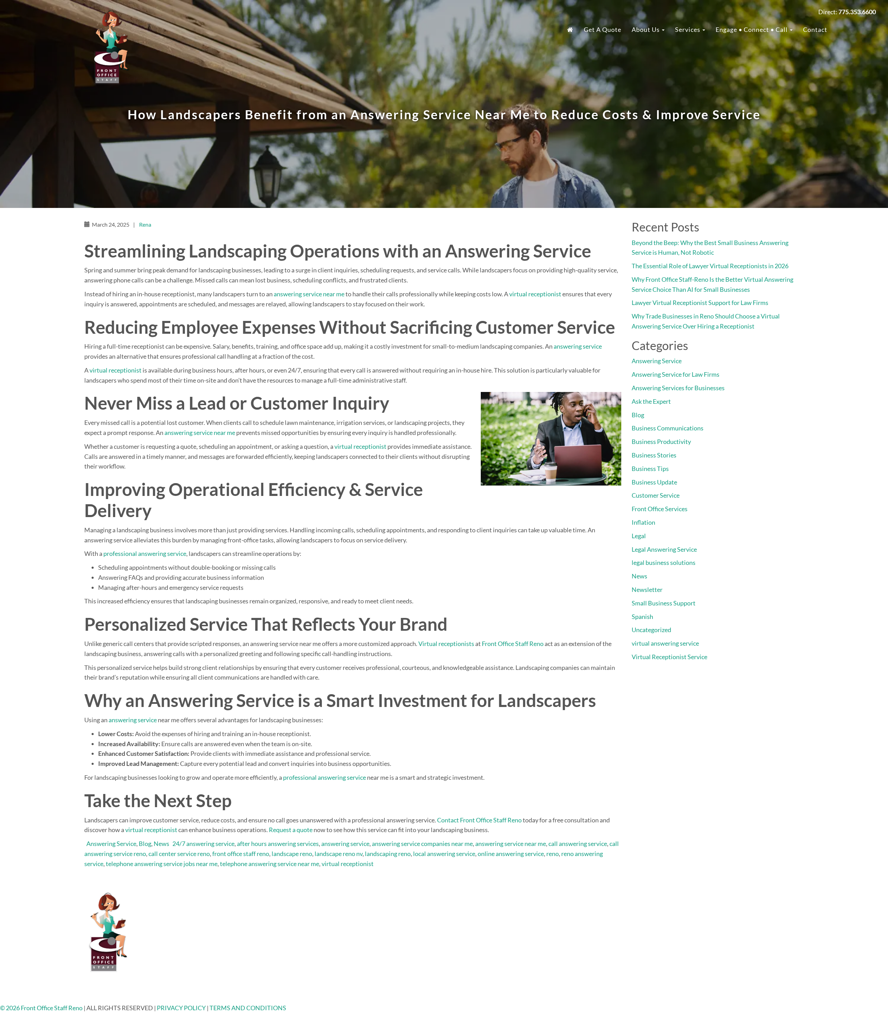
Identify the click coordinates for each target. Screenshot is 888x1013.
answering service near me (309, 294)
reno (552, 853)
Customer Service (656, 495)
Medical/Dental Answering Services (511, 964)
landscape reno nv (338, 853)
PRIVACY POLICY (182, 1008)
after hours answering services (278, 843)
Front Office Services (660, 509)
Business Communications (667, 428)
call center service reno (179, 853)
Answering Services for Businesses (678, 388)
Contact (815, 29)
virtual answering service (665, 643)
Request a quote (291, 829)
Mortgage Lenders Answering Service (513, 954)
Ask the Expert (651, 401)
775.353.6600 (317, 904)
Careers (658, 924)
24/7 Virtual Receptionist (497, 914)
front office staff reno (240, 853)
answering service (578, 346)
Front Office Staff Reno (513, 643)
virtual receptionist (535, 294)
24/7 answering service (203, 843)
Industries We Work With (497, 904)
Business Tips (650, 468)
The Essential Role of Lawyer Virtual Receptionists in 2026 (710, 266)
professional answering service (144, 553)
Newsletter (647, 589)
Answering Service (111, 843)
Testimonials (665, 914)
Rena (145, 224)
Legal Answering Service (664, 549)
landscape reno (292, 853)
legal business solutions (663, 562)
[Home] (570, 29)
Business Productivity (661, 441)
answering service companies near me (422, 843)
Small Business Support (663, 603)
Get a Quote (602, 29)
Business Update (654, 482)
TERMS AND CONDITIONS (248, 1008)
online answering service (511, 853)
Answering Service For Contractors (510, 934)
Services (688, 29)
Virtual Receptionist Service (669, 657)
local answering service (444, 853)
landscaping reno (388, 853)
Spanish (642, 616)
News (161, 843)
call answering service (577, 843)
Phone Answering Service (497, 944)
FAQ (654, 904)
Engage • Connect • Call (752, 29)
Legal (639, 536)
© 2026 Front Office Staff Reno (41, 1008)
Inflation (643, 522)
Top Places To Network (678, 984)
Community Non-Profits (680, 954)
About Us (646, 29)
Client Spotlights (670, 964)
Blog (145, 843)
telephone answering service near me (269, 863)
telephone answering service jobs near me (161, 863)
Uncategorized (651, 630)
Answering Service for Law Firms (675, 374)
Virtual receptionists (446, 643)
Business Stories (654, 455)
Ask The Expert (668, 974)
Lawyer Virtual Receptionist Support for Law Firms (700, 302)
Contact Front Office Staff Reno (479, 820)
